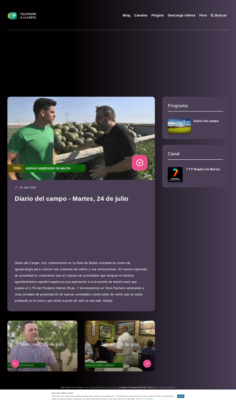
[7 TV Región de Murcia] (175, 174)
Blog (127, 15)
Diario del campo (206, 121)
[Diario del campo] (179, 126)
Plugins (157, 15)
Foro (203, 15)
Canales (141, 15)
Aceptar (180, 396)
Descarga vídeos (182, 15)
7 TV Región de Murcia (203, 169)
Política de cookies (144, 399)
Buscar (220, 15)
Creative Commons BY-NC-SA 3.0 (136, 387)
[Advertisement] (118, 58)
